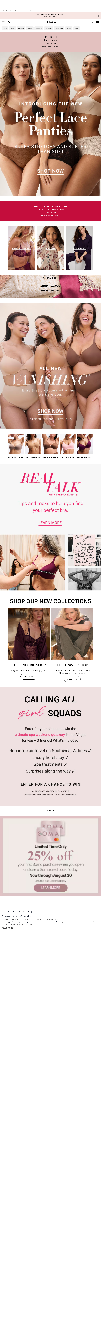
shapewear (29, 938)
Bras (12, 28)
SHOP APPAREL (50, 290)
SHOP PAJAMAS (51, 286)
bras (6, 938)
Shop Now (47, 16)
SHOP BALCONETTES (18, 457)
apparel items (73, 938)
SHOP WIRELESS (33, 457)
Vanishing (59, 28)
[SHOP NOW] (50, 42)
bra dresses (57, 938)
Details (50, 811)
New (5, 28)
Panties (21, 28)
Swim (69, 28)
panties (12, 938)
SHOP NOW (50, 43)
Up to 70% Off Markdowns (50, 14)
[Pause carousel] (98, 15)
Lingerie (49, 28)
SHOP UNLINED (50, 457)
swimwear (47, 938)
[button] (97, 21)
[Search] (91, 21)
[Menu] (3, 22)
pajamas (38, 938)
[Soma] (50, 22)
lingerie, (20, 938)
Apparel (39, 28)
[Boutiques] (8, 21)
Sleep (30, 28)
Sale (76, 28)
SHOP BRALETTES (69, 457)
